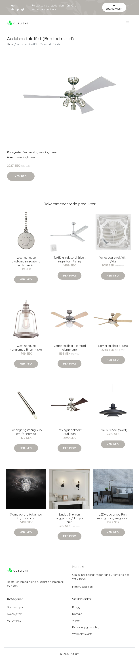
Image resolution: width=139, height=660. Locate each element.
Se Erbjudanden (114, 7)
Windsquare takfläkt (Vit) (113, 259)
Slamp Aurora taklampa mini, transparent (26, 516)
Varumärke (30, 152)
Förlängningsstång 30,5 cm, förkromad (26, 432)
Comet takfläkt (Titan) (113, 346)
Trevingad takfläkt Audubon (69, 432)
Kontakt (77, 614)
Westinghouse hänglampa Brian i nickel (26, 347)
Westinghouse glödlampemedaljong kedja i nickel (26, 261)
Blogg (76, 607)
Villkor (76, 620)
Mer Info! (20, 176)
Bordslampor (15, 607)
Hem (10, 44)
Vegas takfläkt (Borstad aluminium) (69, 347)
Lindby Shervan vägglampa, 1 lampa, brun (69, 518)
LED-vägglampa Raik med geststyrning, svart (113, 516)
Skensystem (14, 614)
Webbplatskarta (82, 634)
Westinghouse (48, 152)
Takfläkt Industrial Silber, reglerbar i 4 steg (69, 259)
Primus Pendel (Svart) (113, 430)
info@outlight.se (82, 586)
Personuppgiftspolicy (85, 627)
